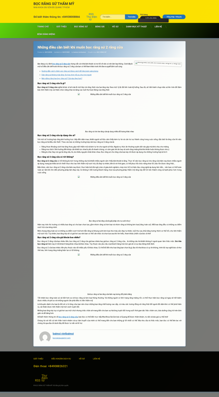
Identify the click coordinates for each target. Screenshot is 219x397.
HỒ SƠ (115, 26)
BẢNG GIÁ (100, 26)
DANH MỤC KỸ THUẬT (136, 26)
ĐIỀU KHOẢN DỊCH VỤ (61, 359)
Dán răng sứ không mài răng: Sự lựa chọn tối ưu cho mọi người (67, 75)
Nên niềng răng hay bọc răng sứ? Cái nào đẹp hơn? (62, 78)
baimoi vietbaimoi (79, 52)
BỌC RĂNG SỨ (81, 26)
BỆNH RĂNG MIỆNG (46, 34)
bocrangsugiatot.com (61, 338)
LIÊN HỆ (158, 26)
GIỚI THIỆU (61, 26)
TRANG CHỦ (43, 26)
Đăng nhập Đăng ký (174, 17)
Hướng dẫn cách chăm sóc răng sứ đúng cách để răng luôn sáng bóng (70, 71)
